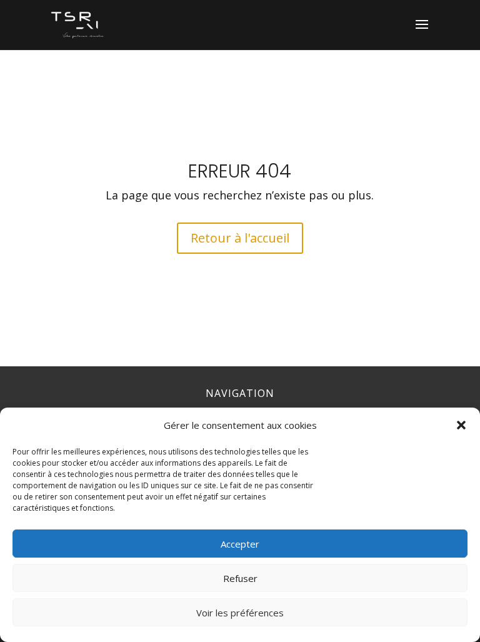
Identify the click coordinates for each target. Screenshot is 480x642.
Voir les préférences (240, 612)
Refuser (240, 578)
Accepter (240, 544)
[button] (461, 425)
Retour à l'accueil (240, 237)
